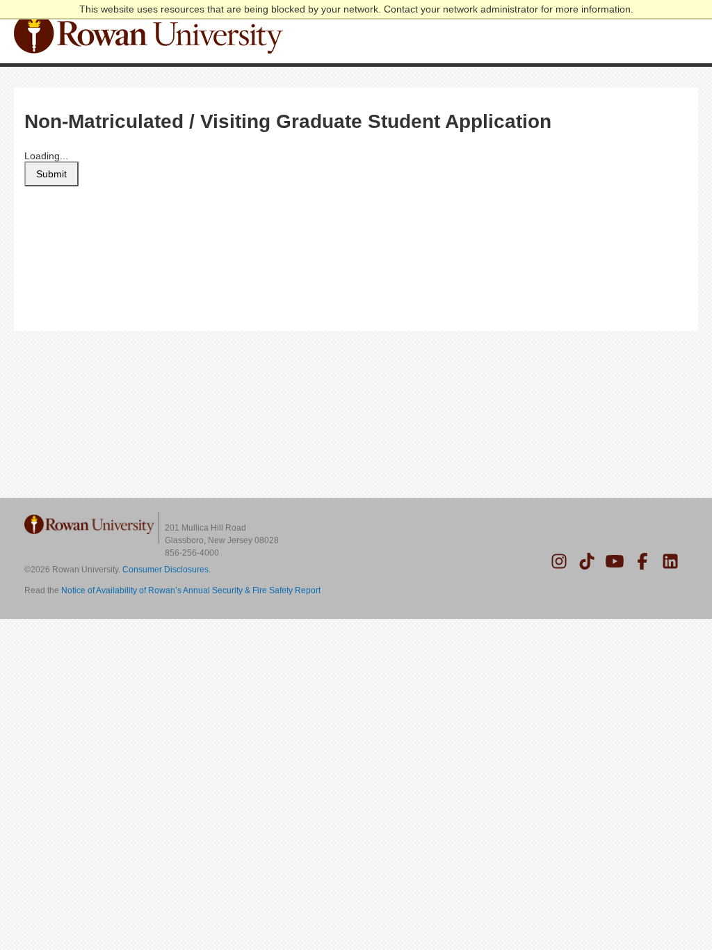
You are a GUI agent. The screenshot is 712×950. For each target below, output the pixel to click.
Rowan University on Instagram (559, 561)
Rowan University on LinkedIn (670, 561)
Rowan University (150, 33)
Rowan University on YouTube (614, 561)
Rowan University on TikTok (586, 561)
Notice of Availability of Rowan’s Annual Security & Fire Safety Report (191, 590)
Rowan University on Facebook (642, 561)
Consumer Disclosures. (166, 569)
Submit (51, 173)
